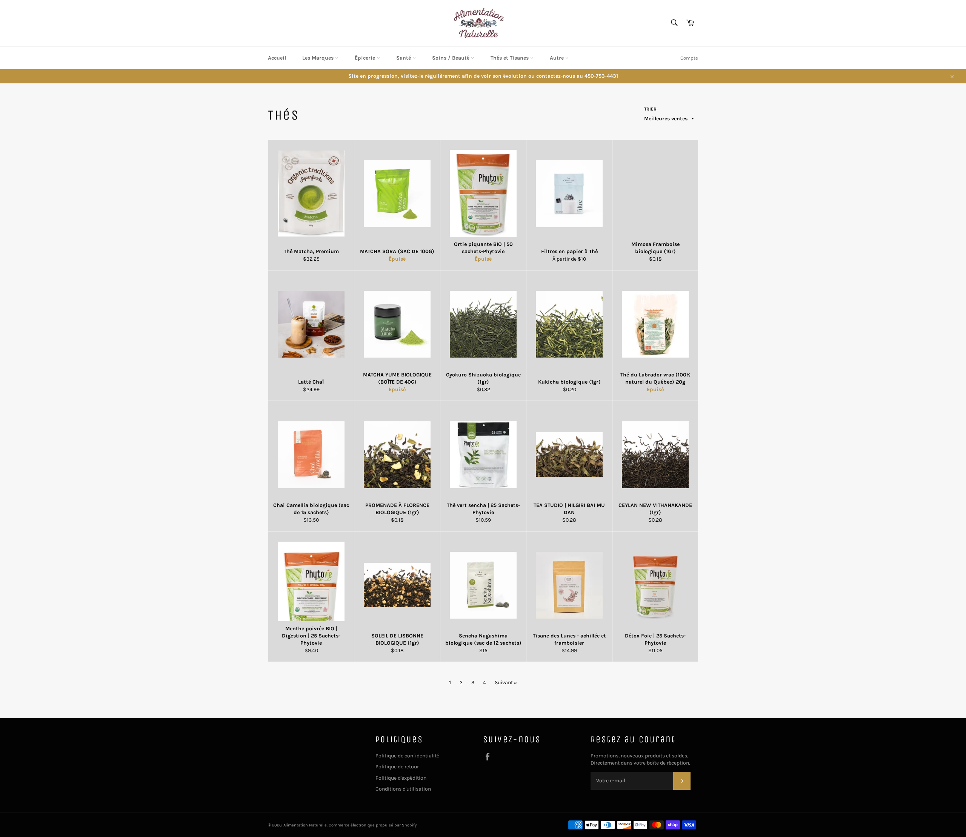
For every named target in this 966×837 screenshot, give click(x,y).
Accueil (277, 58)
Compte (689, 58)
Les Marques (318, 58)
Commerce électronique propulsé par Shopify (373, 825)
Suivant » (506, 682)
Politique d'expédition (400, 778)
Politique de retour (397, 766)
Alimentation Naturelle (305, 825)
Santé (404, 58)
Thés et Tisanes (510, 58)
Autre (557, 58)
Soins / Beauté (451, 58)
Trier (650, 109)
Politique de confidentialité (407, 756)
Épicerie (366, 58)
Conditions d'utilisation (403, 789)
